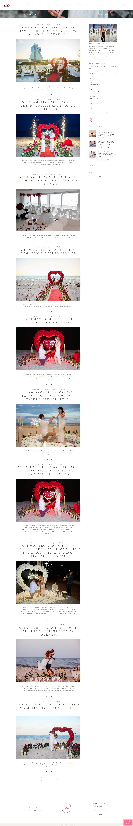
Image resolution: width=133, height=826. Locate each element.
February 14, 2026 (36, 174)
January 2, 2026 (35, 389)
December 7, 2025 (40, 464)
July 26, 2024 (102, 137)
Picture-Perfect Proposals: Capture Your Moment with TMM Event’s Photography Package (107, 155)
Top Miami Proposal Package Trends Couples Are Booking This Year (48, 106)
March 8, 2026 (39, 24)
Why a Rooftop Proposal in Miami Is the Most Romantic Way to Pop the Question (48, 31)
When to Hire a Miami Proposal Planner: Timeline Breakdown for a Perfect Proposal (48, 470)
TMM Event (57, 24)
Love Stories (93, 84)
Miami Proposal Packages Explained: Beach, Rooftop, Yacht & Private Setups (48, 396)
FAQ (100, 814)
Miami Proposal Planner (100, 809)
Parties (91, 89)
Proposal (49, 24)
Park (110, 112)
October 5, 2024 (103, 147)
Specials (92, 100)
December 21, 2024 (104, 159)
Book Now (128, 822)
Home (99, 14)
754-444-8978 (100, 806)
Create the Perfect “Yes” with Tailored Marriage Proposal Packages (48, 631)
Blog (100, 812)
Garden (101, 112)
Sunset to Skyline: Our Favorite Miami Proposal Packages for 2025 (48, 708)
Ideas (46, 174)
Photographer (94, 91)
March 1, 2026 (39, 99)
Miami (106, 112)
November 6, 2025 (35, 625)
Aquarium (91, 112)
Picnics (91, 96)
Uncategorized (94, 103)
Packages (48, 99)
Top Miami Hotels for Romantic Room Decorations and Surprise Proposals (48, 180)
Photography (93, 94)
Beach (96, 112)
